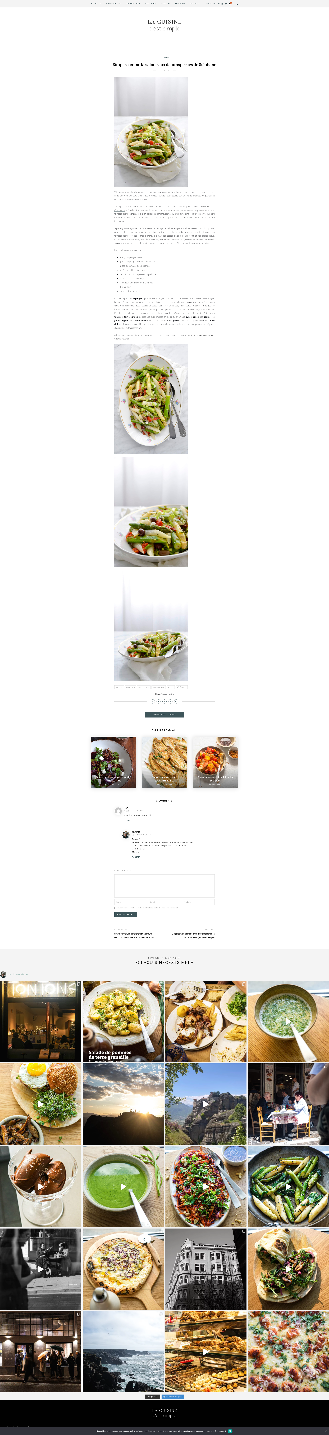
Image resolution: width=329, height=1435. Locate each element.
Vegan (170, 687)
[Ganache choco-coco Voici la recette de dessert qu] (40, 1186)
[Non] (326, 1431)
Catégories (112, 3)
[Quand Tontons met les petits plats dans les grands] (40, 1021)
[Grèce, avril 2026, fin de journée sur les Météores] (123, 1104)
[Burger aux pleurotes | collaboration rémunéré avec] (40, 1104)
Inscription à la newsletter (165, 714)
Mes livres (150, 3)
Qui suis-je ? (133, 3)
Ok (230, 1431)
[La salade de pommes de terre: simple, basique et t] (123, 1021)
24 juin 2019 (164, 71)
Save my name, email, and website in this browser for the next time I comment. (147, 908)
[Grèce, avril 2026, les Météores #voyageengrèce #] (205, 1104)
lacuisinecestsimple (167, 962)
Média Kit (180, 3)
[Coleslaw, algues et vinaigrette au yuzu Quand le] (205, 1186)
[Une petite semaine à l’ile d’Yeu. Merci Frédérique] (123, 1351)
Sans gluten (144, 687)
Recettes (96, 3)
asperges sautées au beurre (201, 335)
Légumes (164, 57)
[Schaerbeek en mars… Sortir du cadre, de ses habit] (205, 1269)
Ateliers (165, 3)
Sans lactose (158, 687)
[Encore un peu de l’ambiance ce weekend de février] (205, 1351)
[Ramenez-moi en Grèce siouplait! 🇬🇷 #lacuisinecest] (205, 1021)
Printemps (130, 687)
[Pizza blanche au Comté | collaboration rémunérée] (123, 1269)
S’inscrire (211, 3)
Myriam (136, 832)
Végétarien (181, 687)
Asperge (119, 687)
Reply (130, 820)
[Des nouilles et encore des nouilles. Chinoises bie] (40, 1351)
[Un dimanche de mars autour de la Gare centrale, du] (40, 1269)
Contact (195, 3)
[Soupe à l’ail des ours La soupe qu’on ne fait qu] (123, 1186)
